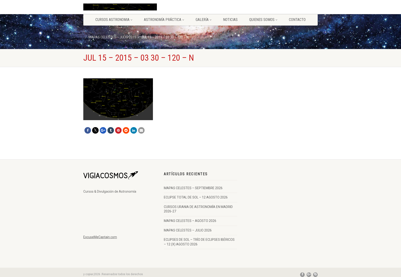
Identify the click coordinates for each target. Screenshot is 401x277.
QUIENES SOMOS (262, 19)
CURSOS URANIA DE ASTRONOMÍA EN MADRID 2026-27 (198, 209)
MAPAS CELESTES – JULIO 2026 (188, 230)
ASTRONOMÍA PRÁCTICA (162, 19)
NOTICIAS (230, 19)
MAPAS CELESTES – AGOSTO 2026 (190, 221)
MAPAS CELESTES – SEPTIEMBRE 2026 (193, 188)
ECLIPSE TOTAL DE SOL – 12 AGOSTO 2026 (196, 197)
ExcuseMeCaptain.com (100, 237)
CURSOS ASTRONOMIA (112, 19)
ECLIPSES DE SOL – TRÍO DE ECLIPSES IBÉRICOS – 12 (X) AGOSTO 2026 (199, 242)
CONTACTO (297, 19)
